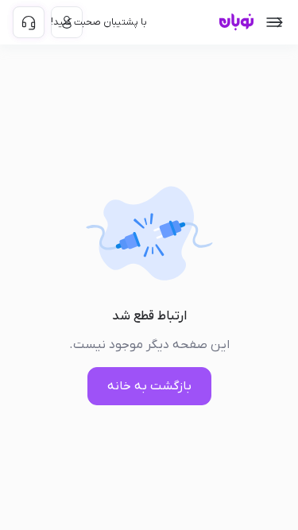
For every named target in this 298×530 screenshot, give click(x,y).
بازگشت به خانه (149, 386)
